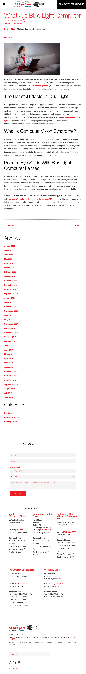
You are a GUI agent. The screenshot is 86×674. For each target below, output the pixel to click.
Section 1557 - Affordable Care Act (21, 642)
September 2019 (11, 341)
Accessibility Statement (54, 642)
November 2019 (11, 333)
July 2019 (8, 346)
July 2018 (8, 393)
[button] (3, 4)
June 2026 (8, 255)
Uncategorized (10, 422)
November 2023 (11, 307)
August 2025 (9, 298)
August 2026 (9, 246)
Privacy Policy (40, 642)
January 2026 (9, 276)
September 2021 (11, 324)
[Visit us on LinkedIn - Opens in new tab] (14, 662)
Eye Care (8, 38)
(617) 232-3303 (21, 584)
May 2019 (8, 354)
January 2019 (9, 367)
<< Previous (9, 226)
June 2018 (8, 398)
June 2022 (8, 315)
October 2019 (10, 337)
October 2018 (10, 380)
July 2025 (8, 302)
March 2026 (9, 268)
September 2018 (11, 385)
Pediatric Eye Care (12, 417)
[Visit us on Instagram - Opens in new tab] (19, 662)
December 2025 (11, 281)
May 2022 (8, 320)
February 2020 (10, 328)
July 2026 (8, 251)
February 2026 (10, 272)
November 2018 (11, 376)
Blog (13, 29)
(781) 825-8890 (69, 532)
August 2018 (9, 389)
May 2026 (8, 259)
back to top (14, 669)
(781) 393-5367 (21, 530)
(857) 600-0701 (45, 530)
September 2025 (11, 294)
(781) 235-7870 (57, 584)
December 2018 (11, 372)
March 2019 (9, 363)
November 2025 (11, 285)
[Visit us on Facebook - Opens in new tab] (10, 662)
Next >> (78, 226)
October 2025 (10, 290)
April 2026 (8, 264)
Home (6, 29)
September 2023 (11, 311)
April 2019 (8, 359)
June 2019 (8, 350)
